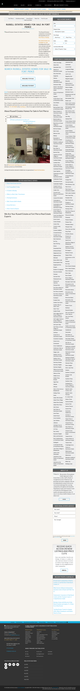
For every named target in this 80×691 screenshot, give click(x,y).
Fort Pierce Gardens (58, 291)
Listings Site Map (55, 687)
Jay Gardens (57, 420)
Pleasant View (68, 226)
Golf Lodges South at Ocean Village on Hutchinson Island (58, 320)
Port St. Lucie (44, 18)
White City (67, 461)
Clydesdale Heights (58, 183)
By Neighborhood (40, 653)
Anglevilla (56, 76)
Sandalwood (68, 330)
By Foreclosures (40, 656)
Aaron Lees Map (57, 62)
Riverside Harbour (69, 289)
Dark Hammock (57, 239)
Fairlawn (55, 274)
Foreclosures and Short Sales (30, 622)
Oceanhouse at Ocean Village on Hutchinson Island (69, 142)
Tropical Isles (68, 442)
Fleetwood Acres (57, 279)
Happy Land (56, 352)
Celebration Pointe (58, 179)
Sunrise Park (68, 404)
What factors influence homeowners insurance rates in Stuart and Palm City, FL (64, 589)
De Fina (55, 241)
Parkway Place (68, 208)
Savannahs (68, 332)
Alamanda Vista (57, 67)
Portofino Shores (69, 234)
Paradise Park (68, 197)
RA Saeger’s (68, 250)
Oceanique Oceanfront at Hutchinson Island (69, 172)
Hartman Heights (57, 367)
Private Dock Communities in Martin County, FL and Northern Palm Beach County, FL (63, 582)
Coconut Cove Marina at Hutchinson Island (58, 194)
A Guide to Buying (12, 190)
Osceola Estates (69, 182)
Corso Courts (57, 219)
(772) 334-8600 (42, 1)
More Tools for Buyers (13, 208)
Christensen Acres (58, 181)
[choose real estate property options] (60, 53)
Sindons (67, 370)
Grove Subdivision (58, 345)
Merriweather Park (69, 98)
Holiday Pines (57, 393)
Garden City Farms (58, 302)
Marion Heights (68, 87)
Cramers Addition (58, 230)
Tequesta (39, 640)
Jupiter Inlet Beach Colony (42, 634)
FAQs (10, 633)
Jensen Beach (29, 18)
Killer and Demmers (58, 436)
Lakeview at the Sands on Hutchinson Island (58, 464)
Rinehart (67, 261)
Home (10, 11)
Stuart (26, 643)
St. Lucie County (55, 629)
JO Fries (56, 429)
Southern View (68, 381)
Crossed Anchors (58, 232)
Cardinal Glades (57, 160)
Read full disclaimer (39, 170)
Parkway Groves (69, 206)
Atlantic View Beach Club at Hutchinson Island (58, 88)
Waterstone (68, 455)
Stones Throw (68, 399)
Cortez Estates (57, 221)
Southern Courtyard (70, 372)
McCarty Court (68, 89)
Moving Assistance (12, 197)
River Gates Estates (70, 268)
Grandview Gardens (58, 338)
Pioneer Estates (69, 219)
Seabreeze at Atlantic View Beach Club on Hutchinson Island (70, 348)
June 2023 (26, 670)
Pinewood (67, 217)
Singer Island (39, 641)
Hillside (55, 384)
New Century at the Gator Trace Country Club (70, 112)
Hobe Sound (27, 631)
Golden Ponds (57, 311)
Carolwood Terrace (58, 168)
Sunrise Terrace (69, 406)
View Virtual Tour (19, 161)
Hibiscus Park (57, 373)
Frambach (56, 297)
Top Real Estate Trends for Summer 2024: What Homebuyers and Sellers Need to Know (63, 611)
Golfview (56, 332)
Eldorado (56, 257)
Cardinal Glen (57, 162)
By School (27, 656)
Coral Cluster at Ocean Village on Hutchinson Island (58, 211)
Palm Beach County (41, 629)
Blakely (55, 135)
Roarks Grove (68, 305)
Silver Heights (68, 365)
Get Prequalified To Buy (13, 187)
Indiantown (27, 634)
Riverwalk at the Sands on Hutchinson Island (70, 301)
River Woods (68, 275)
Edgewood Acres (57, 253)
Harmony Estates (58, 362)
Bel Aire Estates (57, 128)
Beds (55, 40)
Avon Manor (56, 102)
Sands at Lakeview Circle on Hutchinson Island (70, 322)
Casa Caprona (57, 171)
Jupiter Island (28, 637)
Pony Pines (68, 231)
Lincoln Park (68, 67)
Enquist (55, 267)
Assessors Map (57, 84)
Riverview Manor (69, 297)
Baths (66, 40)
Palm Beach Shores (41, 638)
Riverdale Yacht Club (70, 281)
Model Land (68, 100)
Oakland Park (68, 118)
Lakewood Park (69, 62)
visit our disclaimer (21, 687)
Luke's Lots (68, 74)
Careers (12, 622)
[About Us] (56, 474)
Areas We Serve (11, 205)
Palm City (37, 18)
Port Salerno (28, 640)
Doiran (55, 246)
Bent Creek (56, 131)
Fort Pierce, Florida (44, 37)
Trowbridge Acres (69, 445)
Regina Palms (68, 255)
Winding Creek (68, 463)
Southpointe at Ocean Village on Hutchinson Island (69, 385)
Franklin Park (57, 300)
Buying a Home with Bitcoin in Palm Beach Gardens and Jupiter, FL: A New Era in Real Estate (64, 604)
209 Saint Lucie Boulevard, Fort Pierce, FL (19, 119)
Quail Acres (68, 240)
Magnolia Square (69, 78)
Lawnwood (67, 64)
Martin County (28, 629)
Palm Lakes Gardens (70, 193)
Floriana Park (57, 285)
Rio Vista (67, 263)
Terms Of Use (50, 622)
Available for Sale (28, 78)
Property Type (57, 29)
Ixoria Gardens (57, 418)
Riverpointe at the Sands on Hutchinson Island (70, 286)
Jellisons (56, 422)
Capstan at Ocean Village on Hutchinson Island (58, 156)
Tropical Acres (68, 436)
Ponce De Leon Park (70, 229)
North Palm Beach (40, 636)
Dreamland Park (57, 248)
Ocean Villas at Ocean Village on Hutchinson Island (69, 166)
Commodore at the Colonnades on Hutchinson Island (58, 206)
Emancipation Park (58, 262)
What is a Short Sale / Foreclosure (16, 194)
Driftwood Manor (57, 250)
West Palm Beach (40, 643)
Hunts (55, 395)
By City (26, 651)
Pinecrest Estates (69, 215)
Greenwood (56, 343)
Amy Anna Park (57, 73)
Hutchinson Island (20, 18)
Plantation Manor (69, 224)
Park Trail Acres (69, 200)
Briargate (56, 146)
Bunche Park (57, 152)
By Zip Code (39, 651)
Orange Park (68, 179)
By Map (26, 653)
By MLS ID (50, 653)
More (64, 499)
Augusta (55, 96)
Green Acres (56, 341)
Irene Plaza (56, 413)
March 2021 (26, 679)
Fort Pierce (11, 18)
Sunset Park (68, 408)
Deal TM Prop (57, 243)
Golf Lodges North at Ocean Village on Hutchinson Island (58, 315)
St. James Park (69, 397)
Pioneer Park (68, 222)
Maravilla (67, 81)
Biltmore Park (57, 133)
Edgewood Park (57, 255)
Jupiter (38, 633)
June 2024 (26, 667)
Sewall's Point (28, 641)
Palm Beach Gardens (41, 637)
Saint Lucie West (28, 20)
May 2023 (26, 673)
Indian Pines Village (58, 400)
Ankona (55, 78)
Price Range (56, 35)
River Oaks (68, 273)
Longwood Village (69, 69)
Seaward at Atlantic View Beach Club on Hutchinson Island (70, 359)
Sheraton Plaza (69, 363)
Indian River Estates (58, 402)
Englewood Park (57, 264)
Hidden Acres (57, 375)
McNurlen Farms (69, 92)
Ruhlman (67, 307)
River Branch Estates (70, 266)
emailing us (23, 106)
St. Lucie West (55, 638)
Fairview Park (57, 276)
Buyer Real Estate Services (14, 183)
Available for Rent (28, 85)
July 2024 (26, 664)
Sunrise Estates (69, 401)
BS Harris (56, 105)
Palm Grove (68, 186)
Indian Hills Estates (58, 397)
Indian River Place (58, 404)
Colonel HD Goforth (58, 198)
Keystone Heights (58, 433)
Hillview (55, 386)
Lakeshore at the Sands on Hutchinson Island (58, 458)
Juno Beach (39, 631)
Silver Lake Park (69, 367)
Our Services (19, 622)
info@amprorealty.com (70, 1)
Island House (57, 415)
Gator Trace (56, 308)
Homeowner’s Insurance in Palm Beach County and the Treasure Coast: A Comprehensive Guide (64, 596)
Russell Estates (69, 310)
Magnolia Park (68, 76)
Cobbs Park (56, 190)
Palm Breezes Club (69, 184)
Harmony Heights (58, 364)
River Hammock (69, 270)
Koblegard (56, 442)
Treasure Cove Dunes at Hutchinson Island (70, 432)
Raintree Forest (69, 252)
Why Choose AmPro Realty (14, 201)
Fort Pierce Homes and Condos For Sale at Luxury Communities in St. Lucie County (42, 11)
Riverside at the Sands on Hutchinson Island (70, 293)
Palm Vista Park (69, 195)
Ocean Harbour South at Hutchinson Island (70, 127)
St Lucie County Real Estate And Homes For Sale (20, 11)
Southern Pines (69, 378)
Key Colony (56, 431)
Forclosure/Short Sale (58, 46)
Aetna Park (56, 65)
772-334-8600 (13, 106)
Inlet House (56, 407)
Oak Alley (67, 116)
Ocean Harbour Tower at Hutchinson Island (70, 132)
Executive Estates (58, 271)
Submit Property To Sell (61, 622)
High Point (56, 382)
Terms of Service (57, 537)
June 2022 (26, 676)
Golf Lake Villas (57, 324)
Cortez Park (56, 224)
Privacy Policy (72, 536)
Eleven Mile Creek (58, 260)
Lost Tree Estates (69, 71)
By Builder (50, 651)
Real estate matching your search (17, 165)
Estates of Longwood (58, 269)
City (54, 23)
